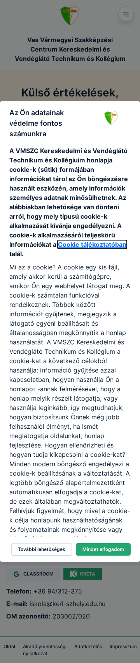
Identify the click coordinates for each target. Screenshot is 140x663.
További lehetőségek (41, 549)
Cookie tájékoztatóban (92, 244)
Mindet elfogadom (103, 549)
